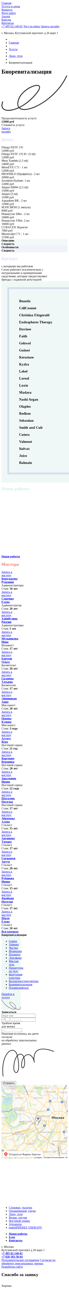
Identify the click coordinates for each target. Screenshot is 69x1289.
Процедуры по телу (16, 969)
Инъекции (15, 951)
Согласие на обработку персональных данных (28, 1261)
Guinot (13, 941)
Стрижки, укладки (20, 1207)
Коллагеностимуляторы (23, 981)
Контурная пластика (15, 976)
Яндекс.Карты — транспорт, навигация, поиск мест (25, 1089)
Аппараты (15, 1224)
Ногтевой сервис (19, 1220)
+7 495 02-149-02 (12, 26)
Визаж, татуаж (18, 1217)
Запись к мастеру (6, 573)
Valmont (14, 944)
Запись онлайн (6, 130)
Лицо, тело (16, 56)
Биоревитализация (20, 984)
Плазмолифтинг (19, 987)
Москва (5, 1086)
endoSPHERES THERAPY (25, 1227)
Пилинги (14, 954)
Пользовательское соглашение (20, 1260)
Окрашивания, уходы (22, 1210)
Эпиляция (15, 957)
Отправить (9, 1083)
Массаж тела (14, 963)
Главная (14, 42)
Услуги (13, 49)
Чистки (13, 947)
